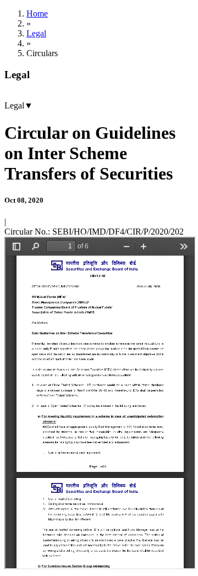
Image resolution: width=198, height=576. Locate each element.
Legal (36, 33)
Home (37, 13)
